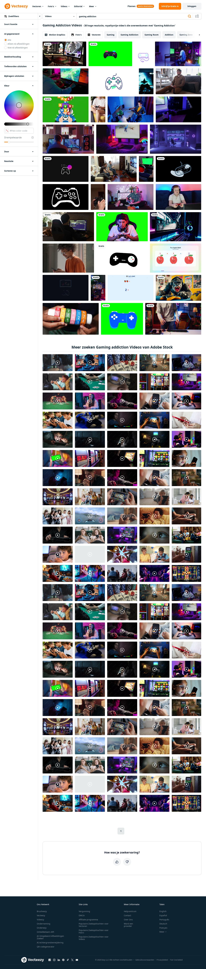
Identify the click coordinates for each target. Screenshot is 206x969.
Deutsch (163, 923)
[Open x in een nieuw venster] (72, 960)
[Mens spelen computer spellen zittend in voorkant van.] (178, 54)
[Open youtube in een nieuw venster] (77, 960)
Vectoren (36, 6)
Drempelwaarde (13, 137)
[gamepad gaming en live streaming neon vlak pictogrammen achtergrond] (110, 54)
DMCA (82, 915)
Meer (91, 6)
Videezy (40, 919)
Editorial (78, 6)
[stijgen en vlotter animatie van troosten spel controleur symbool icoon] (143, 54)
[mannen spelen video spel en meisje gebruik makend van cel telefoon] (114, 169)
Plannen (131, 6)
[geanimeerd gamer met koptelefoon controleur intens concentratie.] (65, 109)
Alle (9, 40)
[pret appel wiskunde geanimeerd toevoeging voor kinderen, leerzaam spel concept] (175, 258)
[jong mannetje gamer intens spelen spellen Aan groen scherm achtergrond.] (122, 226)
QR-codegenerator (45, 946)
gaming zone (186, 34)
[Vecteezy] (16, 6)
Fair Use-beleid (176, 959)
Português (164, 919)
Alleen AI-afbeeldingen (19, 43)
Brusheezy (42, 911)
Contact (127, 915)
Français (163, 927)
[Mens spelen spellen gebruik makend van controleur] (178, 81)
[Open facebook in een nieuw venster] (50, 960)
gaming (110, 34)
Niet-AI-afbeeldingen (18, 47)
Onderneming (43, 923)
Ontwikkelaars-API (45, 932)
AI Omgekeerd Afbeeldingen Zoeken (50, 937)
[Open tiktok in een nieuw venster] (68, 960)
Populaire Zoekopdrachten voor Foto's (93, 931)
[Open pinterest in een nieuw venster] (63, 960)
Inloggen (191, 6)
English (162, 911)
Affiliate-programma (88, 919)
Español (163, 915)
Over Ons (128, 919)
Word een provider (128, 924)
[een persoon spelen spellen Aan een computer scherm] (65, 81)
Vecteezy (41, 915)
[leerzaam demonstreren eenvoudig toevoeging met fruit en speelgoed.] (130, 288)
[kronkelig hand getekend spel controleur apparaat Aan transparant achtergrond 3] (65, 197)
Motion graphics (57, 34)
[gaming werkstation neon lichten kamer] (175, 139)
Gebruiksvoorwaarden (144, 959)
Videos (64, 6)
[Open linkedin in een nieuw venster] (59, 960)
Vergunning (84, 911)
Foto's (51, 6)
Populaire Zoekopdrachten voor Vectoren (93, 924)
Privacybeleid (162, 959)
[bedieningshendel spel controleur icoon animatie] (122, 258)
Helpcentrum (130, 911)
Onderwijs (42, 927)
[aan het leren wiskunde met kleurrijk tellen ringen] (71, 319)
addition (169, 34)
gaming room (152, 34)
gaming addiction (129, 34)
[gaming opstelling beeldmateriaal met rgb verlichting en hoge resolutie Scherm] (175, 226)
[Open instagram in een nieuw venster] (54, 960)
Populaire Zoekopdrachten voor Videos (93, 937)
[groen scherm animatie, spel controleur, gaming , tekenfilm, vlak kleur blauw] (122, 319)
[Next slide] (196, 34)
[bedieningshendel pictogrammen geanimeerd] (178, 169)
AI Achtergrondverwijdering (50, 942)
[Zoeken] (189, 16)
